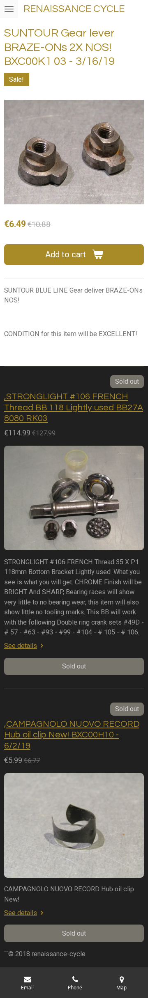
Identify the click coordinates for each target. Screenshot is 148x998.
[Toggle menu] (9, 9)
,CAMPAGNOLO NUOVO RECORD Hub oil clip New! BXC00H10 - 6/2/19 (71, 735)
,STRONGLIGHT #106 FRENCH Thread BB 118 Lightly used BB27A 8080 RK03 (73, 407)
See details (20, 646)
